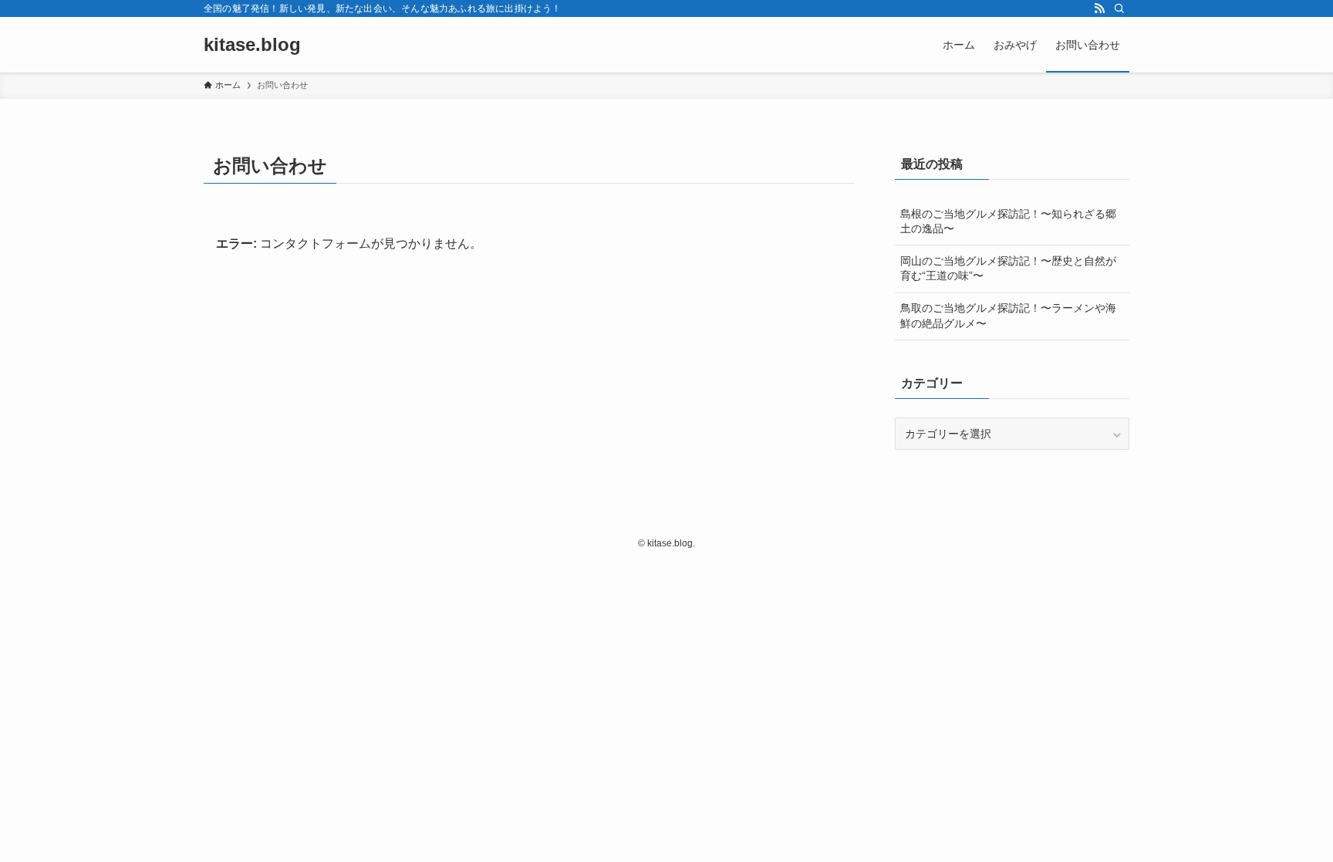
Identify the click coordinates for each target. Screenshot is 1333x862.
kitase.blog (252, 44)
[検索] (1119, 8)
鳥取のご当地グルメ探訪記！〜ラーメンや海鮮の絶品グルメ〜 (1008, 316)
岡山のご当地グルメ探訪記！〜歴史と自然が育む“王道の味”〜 (1008, 268)
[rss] (1099, 8)
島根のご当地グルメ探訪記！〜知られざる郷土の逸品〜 (1008, 221)
